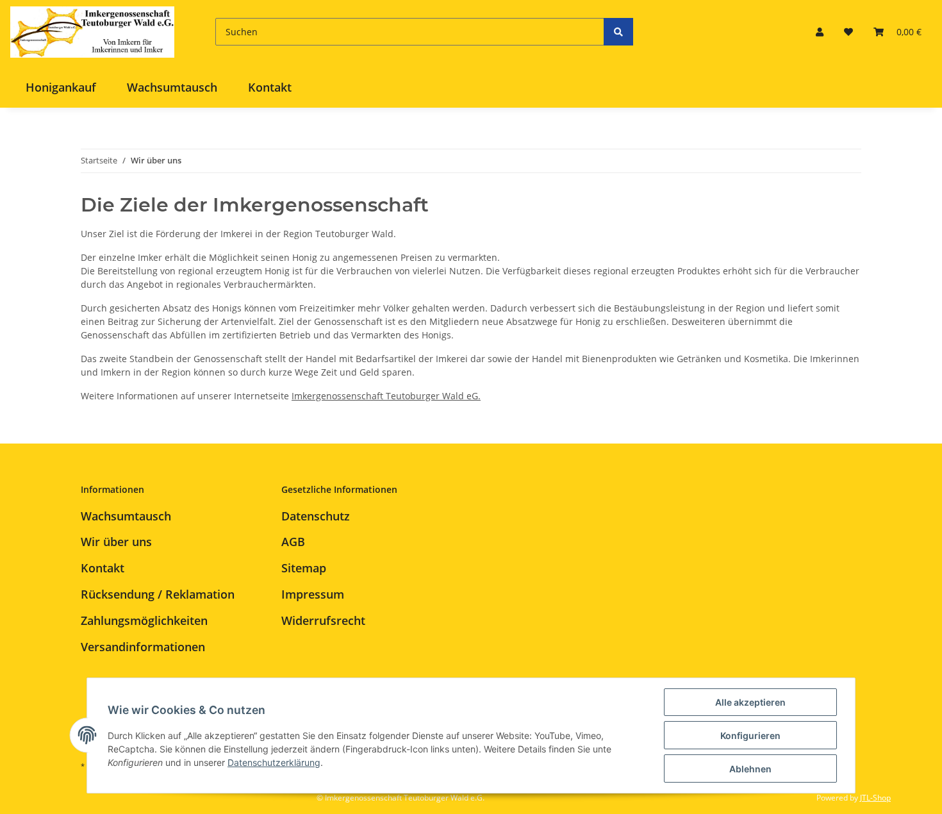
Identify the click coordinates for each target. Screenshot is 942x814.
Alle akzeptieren (750, 702)
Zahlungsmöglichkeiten (144, 620)
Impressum (312, 594)
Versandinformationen (143, 646)
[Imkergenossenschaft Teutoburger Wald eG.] (92, 31)
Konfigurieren (750, 735)
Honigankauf (61, 87)
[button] (820, 32)
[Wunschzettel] (848, 32)
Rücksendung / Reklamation (158, 594)
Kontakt (270, 87)
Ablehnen (750, 768)
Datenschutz (315, 516)
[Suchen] (618, 32)
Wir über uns (116, 541)
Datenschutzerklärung (273, 762)
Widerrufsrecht (323, 620)
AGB (293, 541)
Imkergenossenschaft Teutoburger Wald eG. (386, 396)
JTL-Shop (875, 797)
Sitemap (303, 568)
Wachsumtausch (172, 87)
